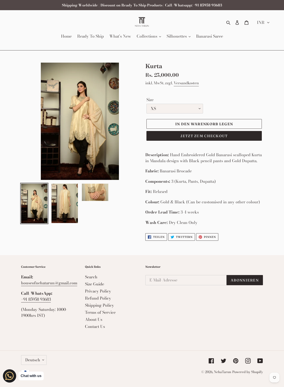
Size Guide (94, 284)
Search (91, 277)
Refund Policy (98, 298)
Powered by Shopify (247, 371)
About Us (93, 319)
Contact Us (95, 326)
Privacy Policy (98, 291)
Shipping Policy (99, 305)
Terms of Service (100, 312)
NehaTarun (222, 371)
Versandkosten (186, 83)
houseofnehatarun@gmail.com (49, 283)
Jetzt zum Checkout (204, 136)
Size (150, 100)
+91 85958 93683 (36, 299)
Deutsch (32, 360)
